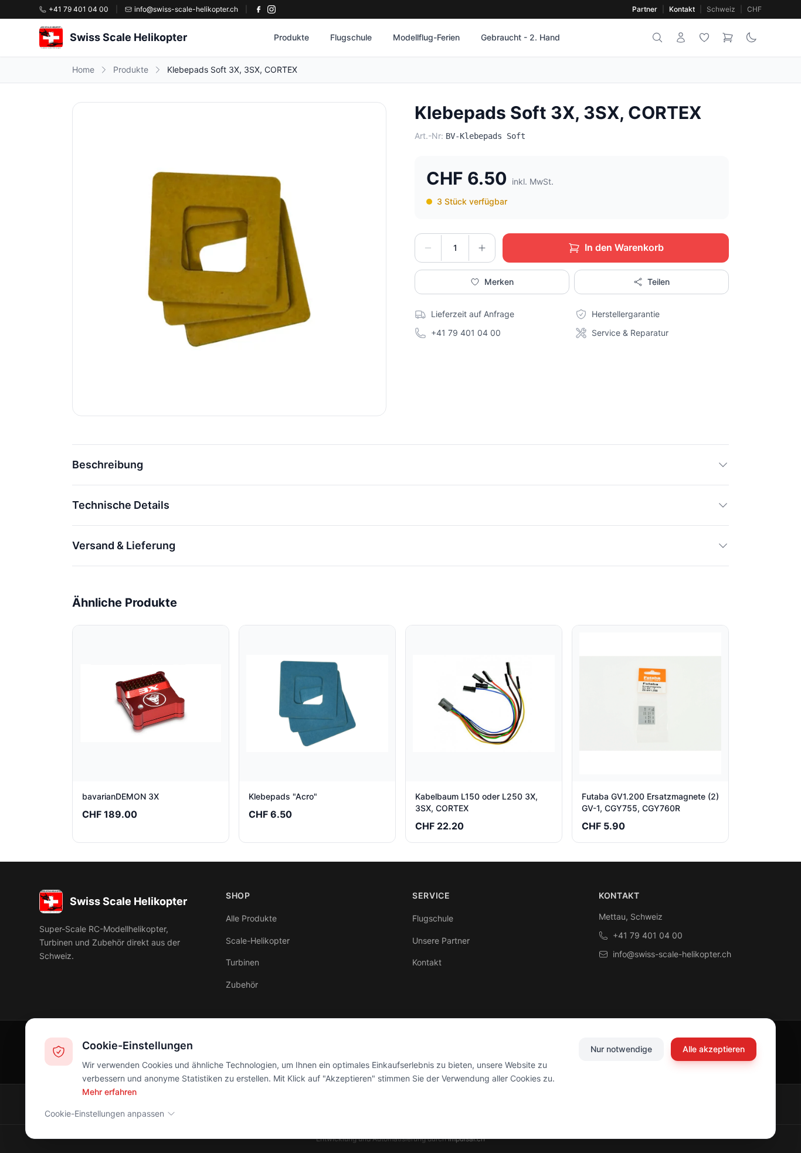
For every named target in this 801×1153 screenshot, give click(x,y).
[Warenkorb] (727, 37)
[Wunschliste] (704, 37)
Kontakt (682, 9)
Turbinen (242, 962)
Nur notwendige (621, 1049)
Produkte (291, 37)
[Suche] (657, 37)
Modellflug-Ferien (426, 37)
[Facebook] (258, 9)
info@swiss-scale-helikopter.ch (672, 954)
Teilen (658, 282)
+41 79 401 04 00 (648, 935)
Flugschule (351, 37)
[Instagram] (271, 9)
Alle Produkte (251, 918)
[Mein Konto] (680, 37)
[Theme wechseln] (751, 37)
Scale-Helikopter (258, 940)
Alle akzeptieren (714, 1049)
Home (83, 69)
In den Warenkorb (624, 247)
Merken (499, 282)
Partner (644, 9)
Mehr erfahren (109, 1091)
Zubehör (242, 984)
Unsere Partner (441, 940)
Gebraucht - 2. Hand (520, 37)
